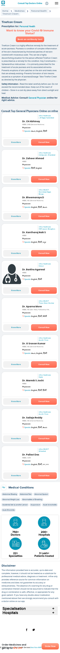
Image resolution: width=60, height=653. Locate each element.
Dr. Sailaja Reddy (32, 417)
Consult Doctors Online (14, 618)
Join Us (11, 623)
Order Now (50, 646)
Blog (51, 621)
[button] (47, 3)
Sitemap (48, 623)
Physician (26, 127)
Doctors (40, 618)
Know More (16, 142)
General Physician (37, 98)
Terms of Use (22, 623)
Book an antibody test (30, 39)
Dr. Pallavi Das (30, 454)
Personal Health (27, 26)
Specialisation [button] (14, 609)
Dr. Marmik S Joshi (33, 380)
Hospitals (31, 618)
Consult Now (43, 142)
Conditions (12, 621)
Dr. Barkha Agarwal (33, 269)
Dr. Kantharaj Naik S (34, 232)
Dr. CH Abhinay (31, 121)
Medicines (23, 621)
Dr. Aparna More (32, 306)
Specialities (51, 618)
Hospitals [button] (10, 613)
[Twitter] (33, 631)
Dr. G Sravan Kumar (33, 343)
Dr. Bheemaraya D (33, 197)
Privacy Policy (36, 623)
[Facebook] (26, 631)
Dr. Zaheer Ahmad (33, 158)
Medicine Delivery (39, 621)
